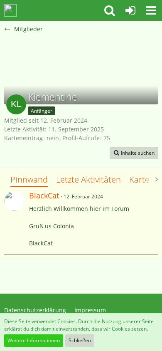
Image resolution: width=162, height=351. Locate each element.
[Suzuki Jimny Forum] (10, 10)
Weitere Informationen (33, 340)
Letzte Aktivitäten (88, 179)
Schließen (80, 340)
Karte (139, 179)
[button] (151, 10)
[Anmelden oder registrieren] (130, 10)
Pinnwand (29, 179)
